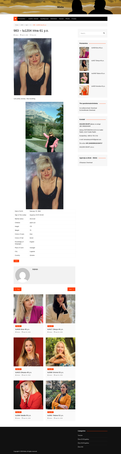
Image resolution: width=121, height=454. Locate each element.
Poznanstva (21, 18)
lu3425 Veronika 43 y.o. (98, 86)
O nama (74, 18)
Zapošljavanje (44, 18)
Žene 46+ (33, 35)
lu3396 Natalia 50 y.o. (23, 415)
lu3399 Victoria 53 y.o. (55, 372)
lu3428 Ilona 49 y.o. (22, 329)
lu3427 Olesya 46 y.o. (55, 329)
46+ (17, 261)
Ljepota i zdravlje (33, 18)
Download (94, 108)
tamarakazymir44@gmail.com (92, 139)
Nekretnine (54, 18)
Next (70, 289)
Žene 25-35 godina (83, 439)
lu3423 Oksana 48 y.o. (23, 372)
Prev (18, 289)
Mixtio (60, 7)
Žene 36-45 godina (83, 443)
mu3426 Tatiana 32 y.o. (98, 73)
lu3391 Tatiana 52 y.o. (55, 415)
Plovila (68, 18)
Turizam (61, 18)
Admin (16, 35)
